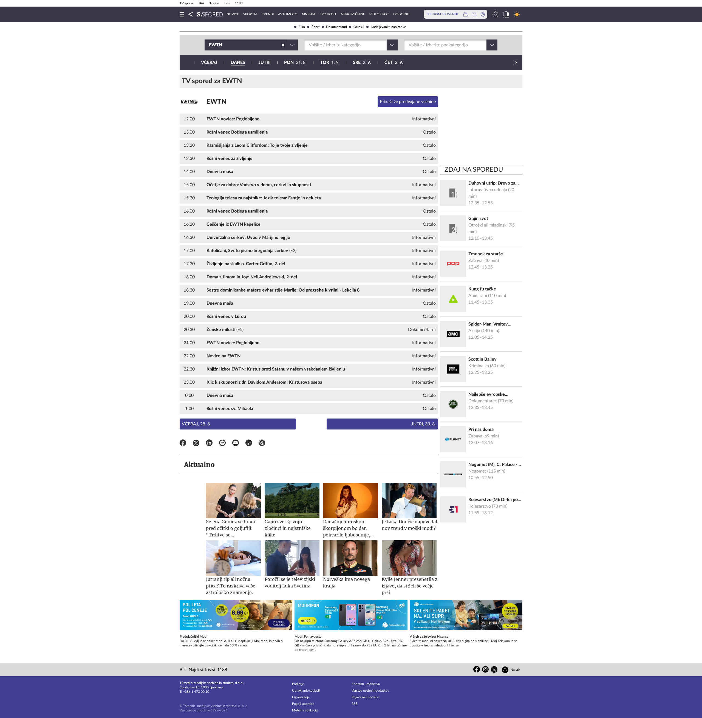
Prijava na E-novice (365, 697)
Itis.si (227, 3)
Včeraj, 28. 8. (196, 424)
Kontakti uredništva (366, 684)
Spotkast (328, 14)
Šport (315, 27)
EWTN (216, 101)
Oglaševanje (301, 697)
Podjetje (298, 684)
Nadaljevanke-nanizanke (388, 27)
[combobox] (209, 45)
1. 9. (329, 62)
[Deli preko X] (196, 443)
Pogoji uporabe (303, 703)
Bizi (201, 3)
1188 (239, 3)
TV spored (187, 3)
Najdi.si (213, 3)
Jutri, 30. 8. (423, 424)
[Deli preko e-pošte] (235, 443)
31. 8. (295, 62)
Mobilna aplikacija (305, 710)
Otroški (358, 27)
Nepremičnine (353, 14)
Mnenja (308, 14)
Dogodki (401, 14)
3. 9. (393, 62)
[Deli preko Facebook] (183, 443)
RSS (355, 703)
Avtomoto (288, 14)
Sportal (250, 14)
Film (302, 27)
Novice (233, 14)
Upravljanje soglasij (306, 690)
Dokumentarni (336, 27)
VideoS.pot (379, 14)
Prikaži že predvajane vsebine (408, 102)
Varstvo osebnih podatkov (370, 690)
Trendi (268, 14)
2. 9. (362, 62)
